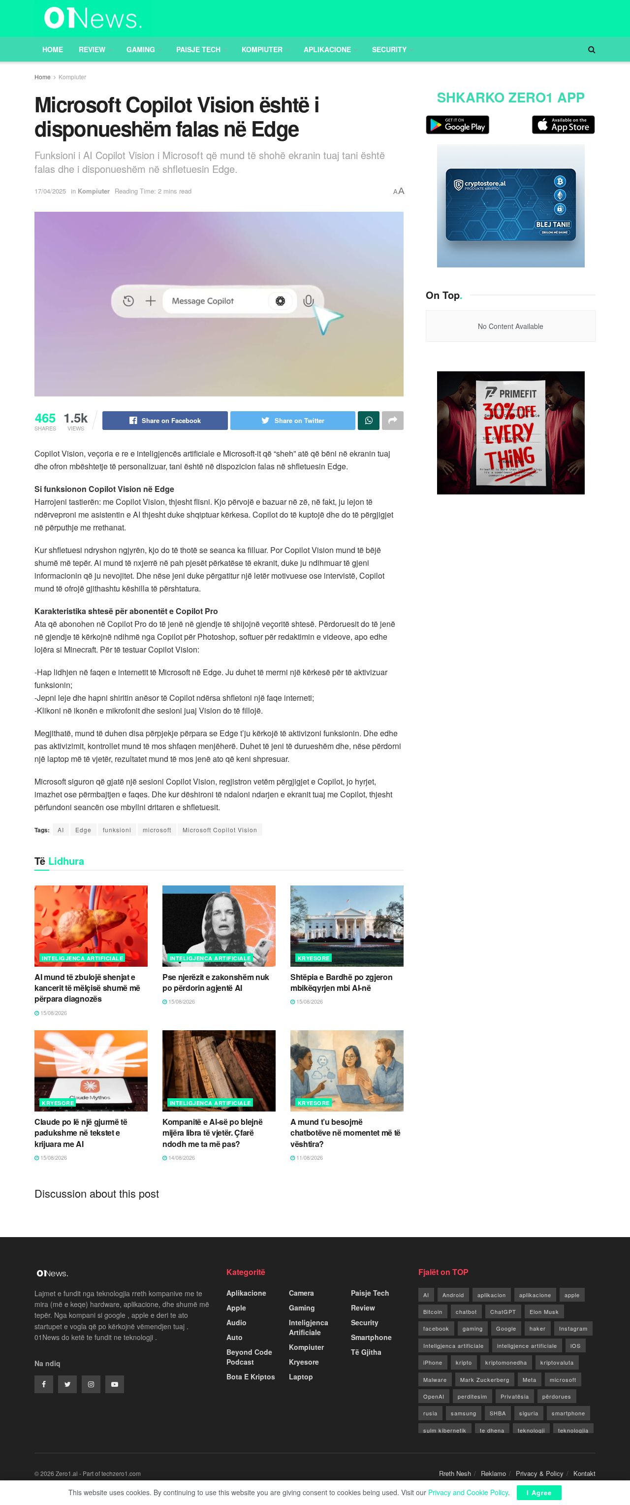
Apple (236, 1307)
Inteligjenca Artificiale (82, 958)
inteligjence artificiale (527, 1345)
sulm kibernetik (445, 1430)
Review (92, 49)
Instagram (573, 1328)
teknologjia (573, 1430)
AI (61, 829)
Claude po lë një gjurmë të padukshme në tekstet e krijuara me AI (80, 1132)
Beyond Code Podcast (249, 1357)
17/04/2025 (50, 191)
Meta (529, 1379)
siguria (528, 1413)
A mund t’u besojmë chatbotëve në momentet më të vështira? (345, 1132)
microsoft (157, 829)
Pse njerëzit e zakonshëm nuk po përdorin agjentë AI (215, 982)
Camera (301, 1293)
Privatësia (515, 1396)
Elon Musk (544, 1311)
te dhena (492, 1430)
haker (538, 1328)
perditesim (472, 1396)
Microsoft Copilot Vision (220, 829)
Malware (435, 1379)
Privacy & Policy (540, 1473)
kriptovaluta (557, 1362)
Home (52, 49)
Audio (236, 1322)
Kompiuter (262, 49)
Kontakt (584, 1473)
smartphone (568, 1413)
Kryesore (314, 958)
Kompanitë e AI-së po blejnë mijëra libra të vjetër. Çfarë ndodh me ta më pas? (212, 1132)
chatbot (466, 1311)
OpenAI (433, 1396)
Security (389, 49)
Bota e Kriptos (250, 1376)
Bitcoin (432, 1311)
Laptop (301, 1376)
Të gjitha (366, 1352)
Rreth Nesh (455, 1473)
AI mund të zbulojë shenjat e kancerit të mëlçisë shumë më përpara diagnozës (87, 988)
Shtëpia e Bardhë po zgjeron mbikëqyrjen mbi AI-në (341, 982)
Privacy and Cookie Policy (468, 1492)
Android (453, 1295)
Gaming (140, 49)
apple (572, 1295)
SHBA (498, 1413)
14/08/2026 (181, 1157)
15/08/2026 (53, 1012)
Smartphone (371, 1337)
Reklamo (493, 1473)
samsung (463, 1413)
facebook (436, 1328)
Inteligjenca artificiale (453, 1345)
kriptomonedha (506, 1362)
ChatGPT (503, 1311)
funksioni (117, 829)
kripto (464, 1362)
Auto (234, 1337)
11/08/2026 (309, 1157)
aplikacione (535, 1295)
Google (506, 1328)
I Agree (539, 1492)
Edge (83, 829)
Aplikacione (327, 49)
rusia (430, 1413)
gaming (473, 1328)
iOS (575, 1345)
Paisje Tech (198, 49)
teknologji (531, 1430)
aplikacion (491, 1295)
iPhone (432, 1362)
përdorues (556, 1396)
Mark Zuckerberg (484, 1379)
